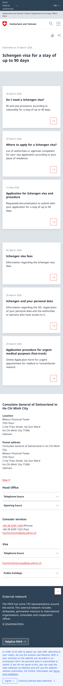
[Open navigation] (58, 24)
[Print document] (52, 35)
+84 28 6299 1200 (12, 525)
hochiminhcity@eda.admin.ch (19, 533)
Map (5, 480)
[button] (57, 591)
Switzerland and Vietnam (23, 23)
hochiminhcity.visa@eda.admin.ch (21, 563)
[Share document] (59, 35)
